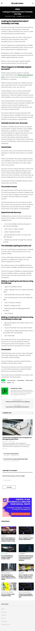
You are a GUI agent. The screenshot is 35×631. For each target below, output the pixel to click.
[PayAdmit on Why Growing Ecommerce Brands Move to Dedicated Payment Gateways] (26, 548)
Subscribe (4, 621)
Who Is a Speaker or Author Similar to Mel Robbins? (26, 538)
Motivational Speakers (7, 592)
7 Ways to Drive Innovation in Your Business (17, 401)
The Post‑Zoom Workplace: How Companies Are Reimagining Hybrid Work (17, 438)
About (3, 609)
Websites (17, 9)
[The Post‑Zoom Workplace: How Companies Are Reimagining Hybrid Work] (17, 427)
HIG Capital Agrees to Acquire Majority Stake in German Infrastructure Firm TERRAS (8, 577)
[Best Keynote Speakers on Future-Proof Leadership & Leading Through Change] (8, 530)
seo (13, 382)
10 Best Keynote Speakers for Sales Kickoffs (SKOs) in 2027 (26, 595)
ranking (9, 382)
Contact (3, 615)
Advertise (4, 612)
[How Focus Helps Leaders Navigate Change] (8, 587)
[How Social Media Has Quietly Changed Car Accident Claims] (8, 548)
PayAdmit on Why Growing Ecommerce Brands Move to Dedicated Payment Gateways (26, 558)
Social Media (4, 553)
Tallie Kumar (6, 455)
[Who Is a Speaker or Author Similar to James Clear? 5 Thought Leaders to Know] (26, 567)
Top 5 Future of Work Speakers (11, 453)
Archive (3, 618)
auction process (11, 380)
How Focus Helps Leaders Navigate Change (8, 594)
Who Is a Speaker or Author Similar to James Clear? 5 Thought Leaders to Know (26, 576)
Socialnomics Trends (10, 16)
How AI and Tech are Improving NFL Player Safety (16, 459)
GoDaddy (3, 382)
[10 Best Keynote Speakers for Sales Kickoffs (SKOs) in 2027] (26, 587)
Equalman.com (5, 624)
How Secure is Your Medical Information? (17, 407)
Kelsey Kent (5, 441)
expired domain (29, 380)
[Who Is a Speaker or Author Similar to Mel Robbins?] (26, 530)
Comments (6, 413)
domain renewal (20, 380)
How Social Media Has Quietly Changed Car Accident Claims (7, 557)
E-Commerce (22, 553)
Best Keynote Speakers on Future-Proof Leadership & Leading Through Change (8, 539)
